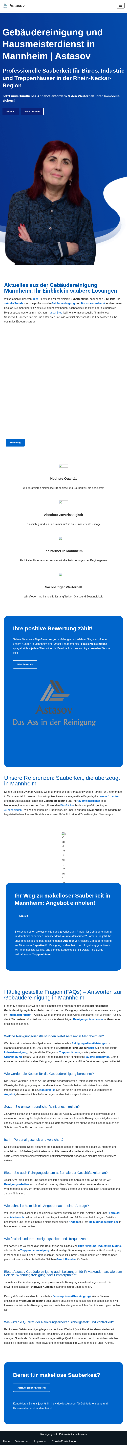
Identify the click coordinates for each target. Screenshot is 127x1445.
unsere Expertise (109, 796)
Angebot (9, 1094)
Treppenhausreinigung (34, 1250)
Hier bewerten (25, 664)
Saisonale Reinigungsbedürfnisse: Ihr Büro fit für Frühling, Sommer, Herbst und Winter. (64, 376)
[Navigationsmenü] (121, 5)
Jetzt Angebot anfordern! (31, 1387)
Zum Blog (15, 442)
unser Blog (56, 312)
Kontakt (10, 111)
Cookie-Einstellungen (64, 1441)
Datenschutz (22, 1441)
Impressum (40, 1441)
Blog (36, 299)
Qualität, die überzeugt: (40, 357)
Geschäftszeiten (66, 1259)
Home (6, 1441)
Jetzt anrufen (32, 111)
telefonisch (17, 1217)
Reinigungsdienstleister (88, 1019)
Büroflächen (67, 805)
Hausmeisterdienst (93, 303)
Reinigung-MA (48, 1434)
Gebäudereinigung (63, 303)
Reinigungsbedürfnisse (104, 1221)
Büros (92, 1047)
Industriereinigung (109, 1246)
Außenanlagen (13, 810)
